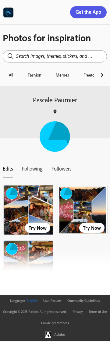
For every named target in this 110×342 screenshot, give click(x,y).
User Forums (52, 301)
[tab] (8, 169)
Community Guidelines (83, 301)
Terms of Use (98, 312)
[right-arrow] (102, 75)
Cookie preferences (55, 323)
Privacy (78, 312)
